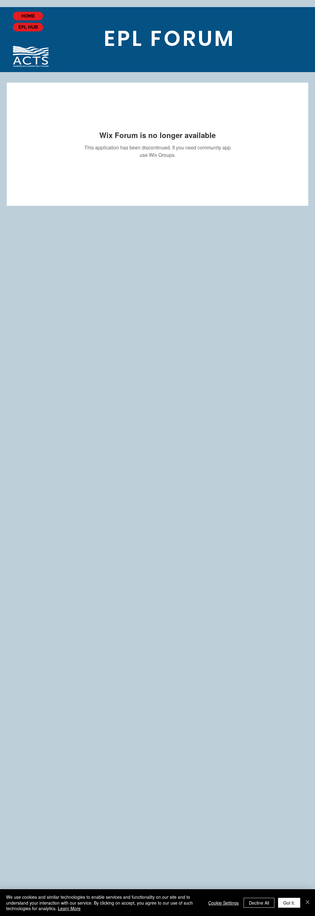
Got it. (289, 903)
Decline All (259, 903)
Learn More (69, 908)
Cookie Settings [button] (223, 903)
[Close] (307, 902)
